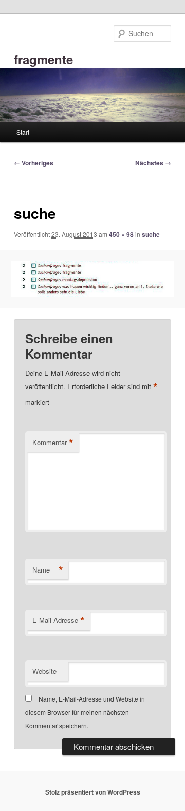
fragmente (43, 59)
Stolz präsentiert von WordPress (92, 792)
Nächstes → (153, 163)
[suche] (92, 279)
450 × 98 (121, 234)
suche (151, 234)
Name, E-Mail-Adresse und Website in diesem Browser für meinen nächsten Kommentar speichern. (85, 712)
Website (44, 671)
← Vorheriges (33, 163)
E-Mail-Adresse (58, 620)
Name (47, 570)
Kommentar (52, 442)
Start (22, 131)
